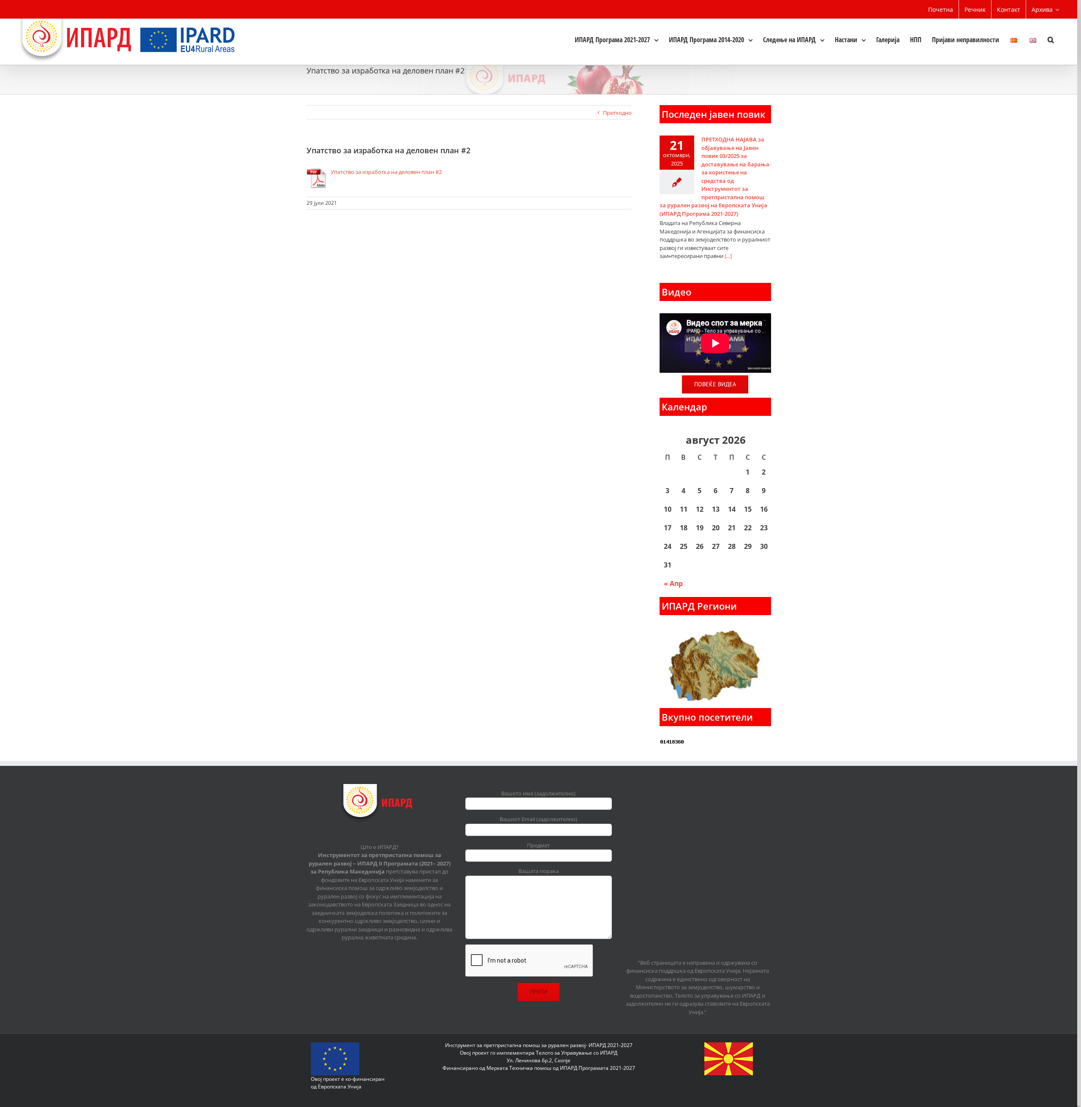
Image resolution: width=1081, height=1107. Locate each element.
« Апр (673, 583)
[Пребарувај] (1051, 39)
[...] (728, 256)
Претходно (617, 113)
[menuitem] (941, 9)
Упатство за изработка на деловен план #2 (386, 172)
